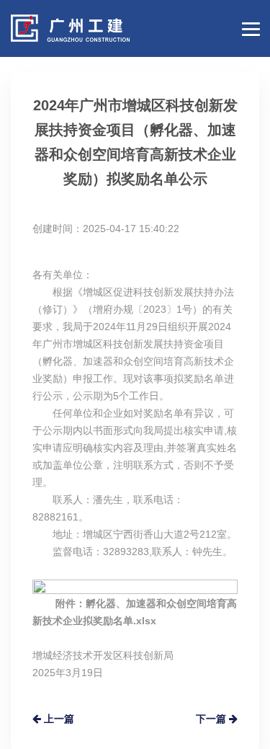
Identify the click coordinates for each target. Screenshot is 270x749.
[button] (248, 27)
